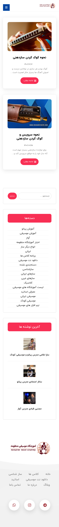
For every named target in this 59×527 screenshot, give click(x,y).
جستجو (12, 196)
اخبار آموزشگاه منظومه (28, 242)
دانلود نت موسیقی (28, 260)
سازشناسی (28, 269)
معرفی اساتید (28, 291)
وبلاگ (47, 485)
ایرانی (28, 251)
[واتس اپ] (14, 505)
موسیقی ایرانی (28, 296)
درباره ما (32, 485)
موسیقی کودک (28, 300)
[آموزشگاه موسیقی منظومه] (47, 5)
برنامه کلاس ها (28, 256)
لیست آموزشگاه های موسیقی (28, 287)
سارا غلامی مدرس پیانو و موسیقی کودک (29, 354)
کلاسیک (28, 282)
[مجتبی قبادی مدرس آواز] (29, 398)
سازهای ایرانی (28, 273)
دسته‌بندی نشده (28, 264)
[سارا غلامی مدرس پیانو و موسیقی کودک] (29, 344)
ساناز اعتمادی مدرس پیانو (29, 381)
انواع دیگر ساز (28, 247)
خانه (48, 474)
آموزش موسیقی (28, 233)
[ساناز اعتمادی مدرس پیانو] (29, 371)
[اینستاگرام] (29, 505)
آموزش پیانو (28, 229)
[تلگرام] (44, 505)
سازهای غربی (28, 278)
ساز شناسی (15, 474)
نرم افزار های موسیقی (28, 305)
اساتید (15, 479)
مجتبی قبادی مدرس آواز (29, 408)
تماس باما (15, 485)
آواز (28, 238)
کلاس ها (34, 474)
